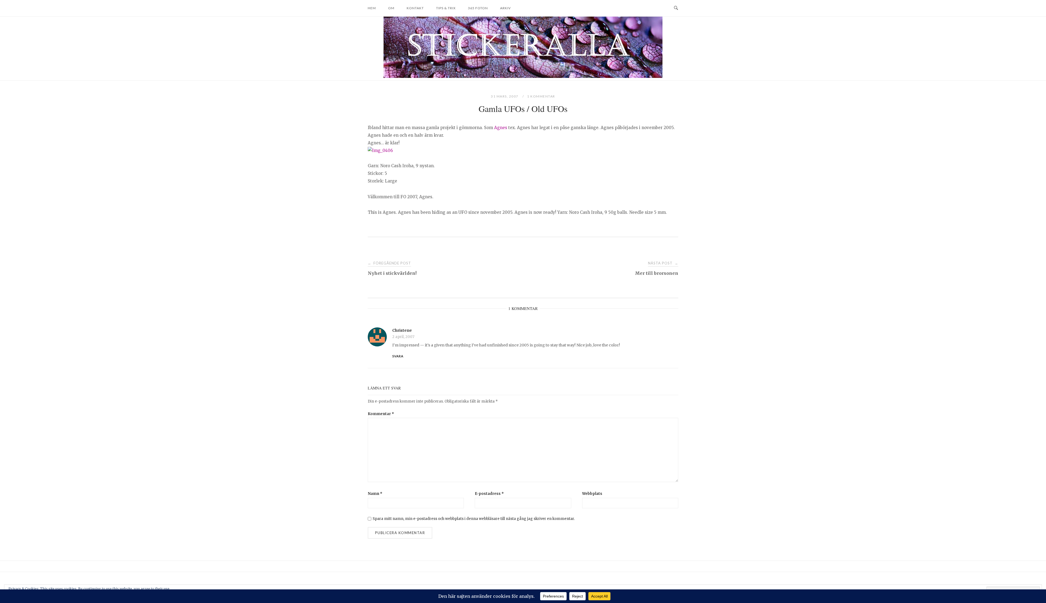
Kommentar (381, 414)
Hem (372, 8)
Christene (402, 330)
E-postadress (489, 493)
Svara (397, 356)
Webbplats (592, 493)
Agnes (500, 127)
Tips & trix (446, 8)
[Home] (523, 76)
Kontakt (415, 8)
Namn (375, 493)
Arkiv (505, 8)
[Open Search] (676, 8)
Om (391, 8)
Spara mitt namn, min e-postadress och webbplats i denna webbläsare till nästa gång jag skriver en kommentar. (474, 518)
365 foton (478, 8)
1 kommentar (541, 96)
